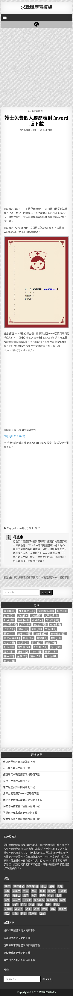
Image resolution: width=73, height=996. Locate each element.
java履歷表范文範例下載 (16, 768)
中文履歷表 (37, 111)
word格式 (22, 528)
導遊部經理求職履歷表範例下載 (20, 812)
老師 (56, 638)
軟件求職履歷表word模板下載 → (54, 577)
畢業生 (24, 633)
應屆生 (40, 624)
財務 (23, 651)
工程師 (10, 624)
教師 (9, 629)
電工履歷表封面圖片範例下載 (19, 787)
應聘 (55, 624)
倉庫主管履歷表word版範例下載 (21, 793)
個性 (62, 611)
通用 (36, 651)
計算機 (24, 647)
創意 (9, 615)
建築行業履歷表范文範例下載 (19, 761)
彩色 (25, 624)
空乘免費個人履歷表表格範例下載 (21, 819)
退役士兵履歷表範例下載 (16, 780)
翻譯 (42, 638)
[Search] (36, 24)
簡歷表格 (12, 638)
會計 (36, 629)
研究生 (40, 633)
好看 (23, 620)
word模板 (46, 611)
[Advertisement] (36, 66)
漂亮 (9, 633)
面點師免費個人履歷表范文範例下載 (22, 799)
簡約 (28, 638)
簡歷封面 (58, 633)
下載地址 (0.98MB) (14, 436)
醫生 (9, 656)
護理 (37, 528)
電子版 (51, 656)
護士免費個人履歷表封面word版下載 (36, 120)
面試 (9, 660)
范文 (37, 642)
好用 (9, 620)
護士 (31, 528)
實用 (37, 620)
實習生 (52, 620)
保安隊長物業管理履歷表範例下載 (21, 806)
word (9, 611)
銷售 (35, 656)
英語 (23, 642)
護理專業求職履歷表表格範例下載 (21, 774)
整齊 (23, 629)
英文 (9, 642)
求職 (50, 629)
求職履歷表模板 (36, 7)
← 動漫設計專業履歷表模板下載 (18, 577)
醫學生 (51, 651)
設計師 (40, 647)
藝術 (50, 642)
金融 (22, 656)
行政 (9, 647)
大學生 (51, 615)
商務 (36, 615)
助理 (23, 615)
